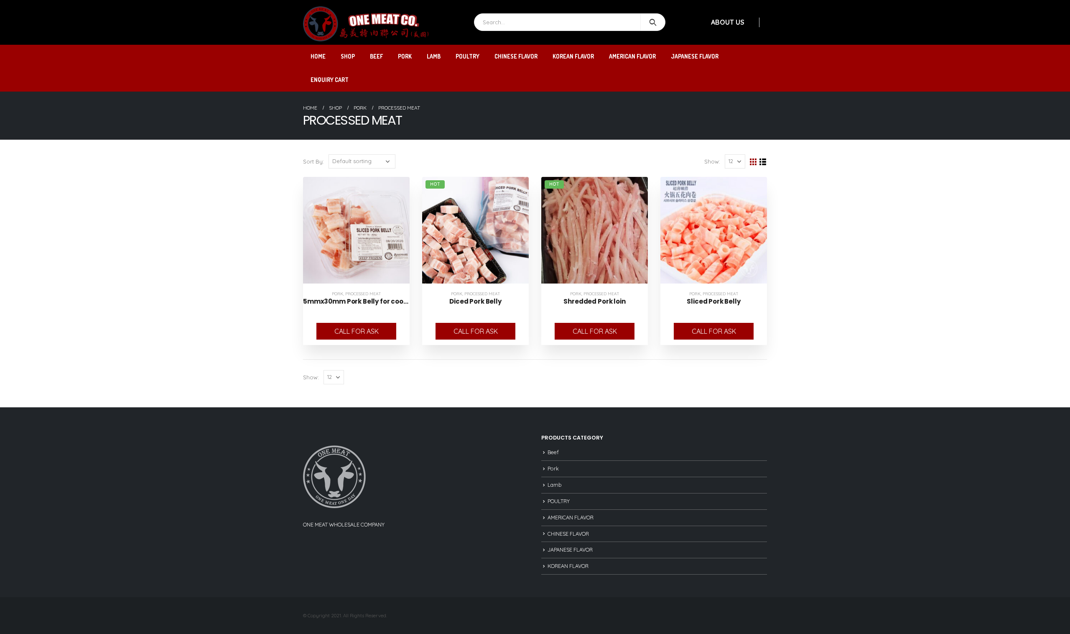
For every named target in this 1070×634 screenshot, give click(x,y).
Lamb (434, 56)
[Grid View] (753, 162)
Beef (376, 56)
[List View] (763, 162)
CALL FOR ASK (356, 331)
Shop (348, 56)
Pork (405, 56)
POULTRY (467, 56)
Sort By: (313, 161)
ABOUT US (727, 22)
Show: (712, 161)
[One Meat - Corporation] (365, 23)
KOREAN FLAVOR (573, 56)
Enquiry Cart (330, 79)
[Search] (653, 22)
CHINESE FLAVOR (516, 56)
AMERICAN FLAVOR (632, 56)
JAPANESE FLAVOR (694, 56)
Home (318, 56)
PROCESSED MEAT (363, 294)
